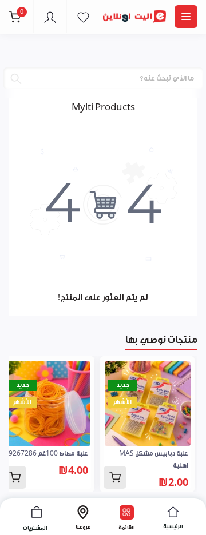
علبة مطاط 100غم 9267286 (48, 453)
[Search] (16, 78)
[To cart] (115, 477)
